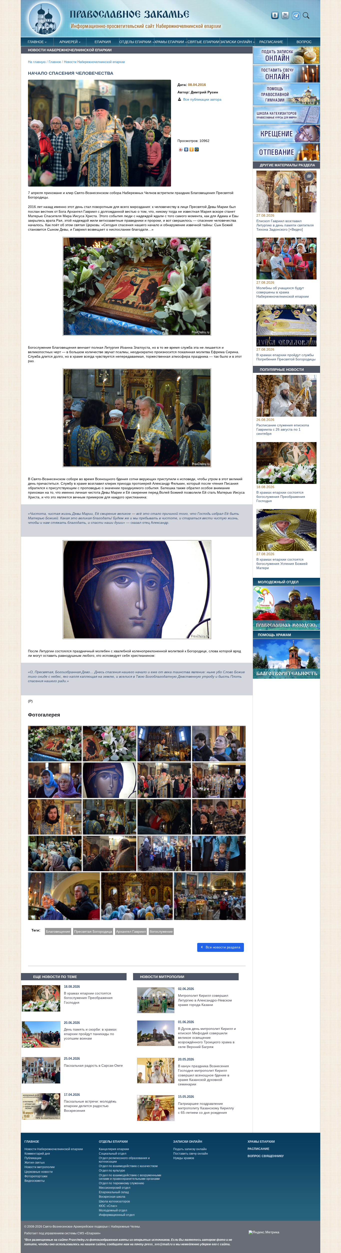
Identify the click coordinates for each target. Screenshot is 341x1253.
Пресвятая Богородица (93, 931)
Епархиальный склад (114, 1192)
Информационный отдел (117, 1215)
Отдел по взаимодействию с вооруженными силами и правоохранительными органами (130, 1177)
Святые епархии (203, 42)
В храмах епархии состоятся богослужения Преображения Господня (88, 997)
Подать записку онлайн (190, 1149)
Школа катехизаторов (114, 1201)
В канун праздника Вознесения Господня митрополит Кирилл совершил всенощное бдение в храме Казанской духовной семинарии (203, 1075)
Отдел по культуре (112, 1170)
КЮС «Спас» (108, 1206)
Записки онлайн (236, 42)
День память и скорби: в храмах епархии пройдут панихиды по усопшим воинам (90, 1033)
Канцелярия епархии (114, 1149)
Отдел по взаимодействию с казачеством (128, 1166)
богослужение (161, 931)
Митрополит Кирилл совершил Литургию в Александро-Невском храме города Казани (205, 999)
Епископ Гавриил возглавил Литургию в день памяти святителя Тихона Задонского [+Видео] (285, 225)
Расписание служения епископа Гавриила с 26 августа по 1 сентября (282, 429)
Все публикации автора (202, 99)
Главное (36, 42)
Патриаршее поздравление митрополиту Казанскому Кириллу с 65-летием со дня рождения (206, 1108)
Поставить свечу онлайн (190, 1153)
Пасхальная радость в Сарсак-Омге (93, 1065)
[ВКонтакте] (186, 148)
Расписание (271, 42)
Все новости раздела (222, 947)
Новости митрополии (39, 1167)
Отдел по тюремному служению (121, 1183)
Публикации (32, 1158)
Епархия (103, 42)
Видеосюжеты (34, 1181)
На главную (37, 62)
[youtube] (286, 15)
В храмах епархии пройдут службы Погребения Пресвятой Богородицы (286, 357)
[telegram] (297, 15)
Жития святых (34, 1162)
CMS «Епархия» (89, 1233)
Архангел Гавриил (131, 931)
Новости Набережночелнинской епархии (94, 62)
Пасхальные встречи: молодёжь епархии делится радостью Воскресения (90, 1105)
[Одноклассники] (191, 148)
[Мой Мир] (196, 148)
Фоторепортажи (35, 1176)
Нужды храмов (183, 1158)
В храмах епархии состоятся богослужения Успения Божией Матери (282, 563)
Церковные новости (38, 1172)
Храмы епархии (169, 42)
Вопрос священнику (304, 43)
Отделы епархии (135, 42)
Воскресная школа (112, 1196)
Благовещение (58, 931)
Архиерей (68, 42)
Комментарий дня (37, 1153)
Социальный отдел (112, 1153)
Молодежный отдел (113, 1210)
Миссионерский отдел (114, 1187)
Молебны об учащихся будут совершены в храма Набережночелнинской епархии (282, 292)
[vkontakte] (274, 15)
